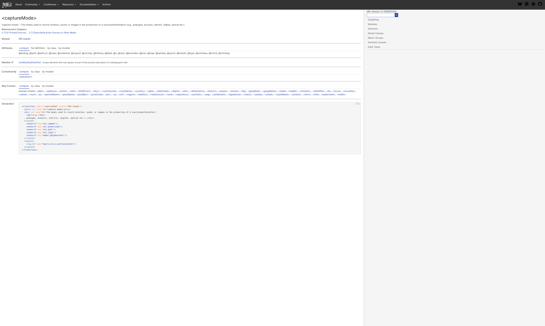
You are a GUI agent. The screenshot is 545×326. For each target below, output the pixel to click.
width (341, 94)
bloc (96, 91)
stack (248, 94)
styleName (282, 94)
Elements (373, 28)
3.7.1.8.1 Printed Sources (14, 32)
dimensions (198, 91)
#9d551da (390, 11)
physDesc (25, 76)
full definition (38, 48)
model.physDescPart (30, 62)
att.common (49, 124)
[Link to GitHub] (541, 4)
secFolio (196, 94)
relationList (157, 94)
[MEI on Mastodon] (528, 4)
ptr (108, 94)
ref (121, 94)
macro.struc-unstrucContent (58, 144)
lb (329, 91)
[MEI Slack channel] (535, 4)
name (23, 94)
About (18, 4)
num (33, 94)
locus (337, 91)
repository (182, 94)
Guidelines (373, 19)
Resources (68, 4)
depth (176, 91)
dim (185, 91)
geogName (270, 91)
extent (234, 91)
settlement (219, 94)
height (293, 91)
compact (24, 48)
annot (63, 91)
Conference (50, 4)
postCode (97, 94)
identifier (318, 91)
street (269, 94)
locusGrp (349, 91)
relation (143, 94)
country (140, 91)
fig (243, 91)
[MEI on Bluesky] (521, 4)
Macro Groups (375, 37)
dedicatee (163, 91)
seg (207, 94)
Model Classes (375, 33)
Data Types (374, 46)
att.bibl (47, 129)
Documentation (88, 4)
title (316, 94)
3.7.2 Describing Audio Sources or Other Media (52, 32)
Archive (106, 4)
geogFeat (254, 91)
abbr (40, 91)
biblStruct (84, 91)
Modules (372, 24)
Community (31, 4)
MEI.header (25, 38)
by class (51, 48)
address (51, 91)
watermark (328, 94)
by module (64, 48)
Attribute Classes (377, 42)
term (307, 94)
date (150, 91)
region (130, 94)
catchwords (109, 91)
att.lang (47, 132)
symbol (296, 94)
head (282, 91)
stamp (258, 94)
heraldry (305, 91)
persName (68, 94)
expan (223, 91)
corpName (125, 91)
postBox (82, 94)
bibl (73, 91)
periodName (51, 94)
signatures (234, 94)
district (212, 91)
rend (169, 94)
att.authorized (51, 127)
